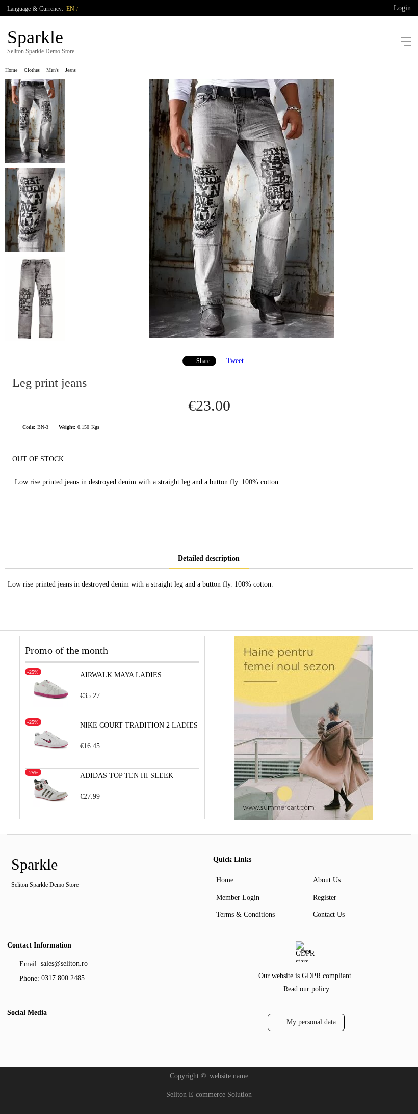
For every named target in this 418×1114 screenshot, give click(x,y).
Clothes (32, 70)
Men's (52, 70)
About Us (327, 880)
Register (324, 897)
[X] (30, 1033)
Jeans (70, 70)
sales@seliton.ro (64, 963)
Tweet (235, 361)
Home (11, 70)
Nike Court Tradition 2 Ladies (139, 725)
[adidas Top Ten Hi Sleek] (51, 805)
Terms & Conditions (245, 914)
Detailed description (209, 558)
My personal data (311, 1022)
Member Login (237, 897)
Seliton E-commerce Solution (209, 1094)
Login (402, 8)
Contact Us (329, 914)
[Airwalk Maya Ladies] (51, 704)
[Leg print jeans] (241, 336)
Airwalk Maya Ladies (121, 675)
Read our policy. (307, 989)
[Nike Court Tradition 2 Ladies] (51, 755)
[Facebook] (13, 1035)
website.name (229, 1076)
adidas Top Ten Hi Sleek (126, 775)
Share (203, 361)
